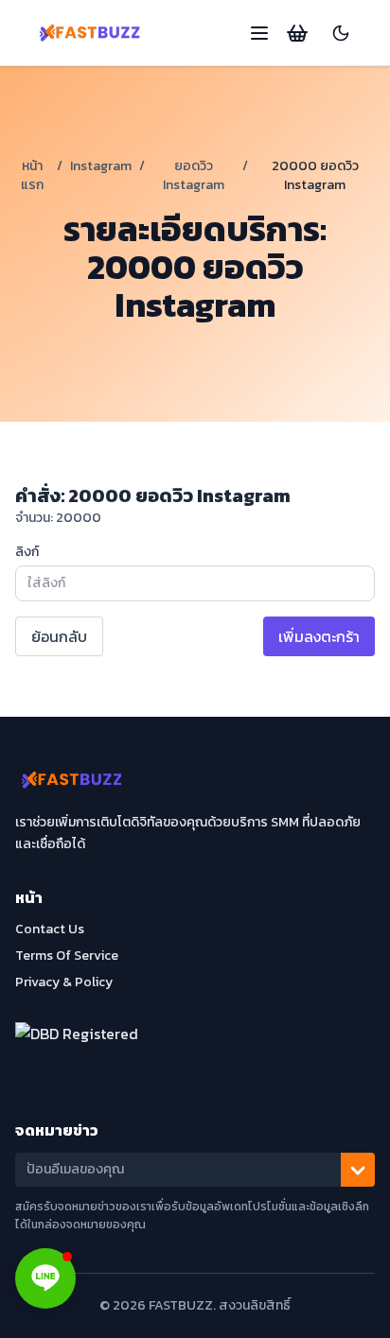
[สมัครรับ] (358, 1170)
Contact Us (49, 929)
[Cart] (297, 33)
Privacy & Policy (64, 982)
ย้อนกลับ (59, 636)
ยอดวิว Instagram (193, 175)
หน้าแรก (32, 175)
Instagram (101, 166)
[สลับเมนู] (259, 33)
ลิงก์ (27, 552)
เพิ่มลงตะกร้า (319, 636)
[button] (45, 1278)
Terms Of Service (66, 955)
